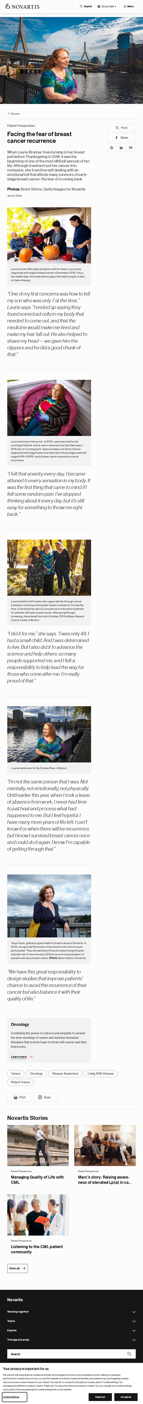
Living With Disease (101, 1073)
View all (14, 1268)
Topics (134, 1321)
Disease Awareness (65, 1073)
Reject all (100, 1397)
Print (22, 1097)
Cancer (15, 1073)
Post (124, 127)
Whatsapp (112, 147)
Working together (134, 1312)
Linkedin (121, 147)
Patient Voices (20, 1082)
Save (47, 1097)
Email (131, 147)
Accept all (126, 1397)
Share (124, 137)
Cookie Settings (11, 1397)
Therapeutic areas (134, 1340)
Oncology (36, 1073)
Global (107, 6)
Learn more (19, 1056)
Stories (15, 113)
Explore (134, 1330)
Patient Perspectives (21, 125)
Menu (130, 6)
